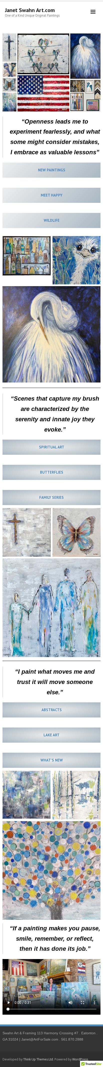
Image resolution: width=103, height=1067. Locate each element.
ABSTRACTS (52, 709)
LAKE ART (52, 735)
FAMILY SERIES (51, 497)
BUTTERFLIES (51, 472)
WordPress (80, 1059)
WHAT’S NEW (51, 760)
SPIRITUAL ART (51, 447)
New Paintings (51, 170)
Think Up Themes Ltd (38, 1059)
